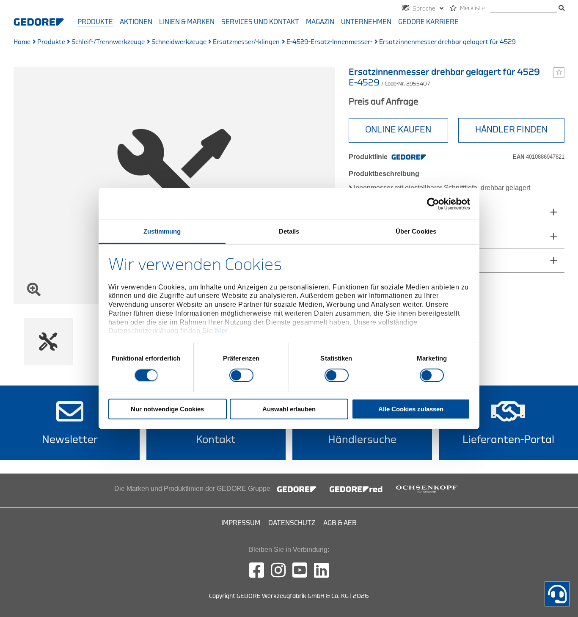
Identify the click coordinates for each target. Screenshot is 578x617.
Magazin (320, 22)
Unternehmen (366, 22)
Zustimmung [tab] (162, 231)
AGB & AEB (340, 523)
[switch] (241, 375)
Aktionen (136, 22)
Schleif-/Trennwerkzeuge (108, 42)
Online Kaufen (398, 129)
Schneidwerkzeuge (178, 42)
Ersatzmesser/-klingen (246, 42)
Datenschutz (291, 523)
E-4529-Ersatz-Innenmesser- (329, 42)
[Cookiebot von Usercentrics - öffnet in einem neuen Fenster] (433, 203)
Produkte (95, 22)
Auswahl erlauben (289, 409)
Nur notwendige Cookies (167, 409)
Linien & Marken (187, 22)
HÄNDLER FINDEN (511, 129)
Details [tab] (289, 231)
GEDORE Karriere (428, 22)
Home (22, 42)
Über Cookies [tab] (416, 231)
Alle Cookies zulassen (410, 409)
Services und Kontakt (260, 22)
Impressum (240, 523)
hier (221, 330)
